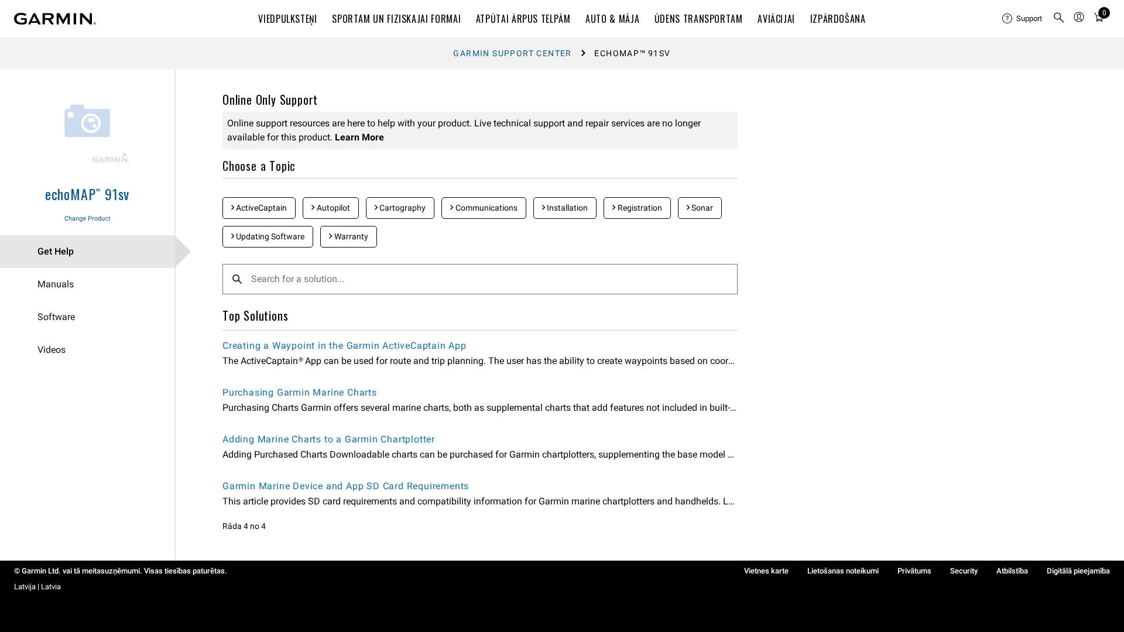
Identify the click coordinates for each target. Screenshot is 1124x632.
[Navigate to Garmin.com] (55, 18)
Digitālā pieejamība (1078, 570)
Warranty (350, 236)
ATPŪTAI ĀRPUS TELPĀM (523, 19)
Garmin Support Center (512, 53)
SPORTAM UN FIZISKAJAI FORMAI (396, 19)
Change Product (87, 218)
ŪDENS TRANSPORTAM (698, 19)
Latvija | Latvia (37, 586)
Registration (639, 207)
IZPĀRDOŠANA (838, 19)
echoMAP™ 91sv (87, 193)
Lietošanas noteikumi (843, 570)
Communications (486, 207)
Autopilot (332, 207)
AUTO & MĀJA (612, 19)
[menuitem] (1022, 18)
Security (964, 570)
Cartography (402, 207)
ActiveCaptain (260, 207)
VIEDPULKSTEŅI (287, 19)
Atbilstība (1012, 570)
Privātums (914, 570)
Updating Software (269, 236)
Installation (566, 207)
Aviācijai (776, 19)
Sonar (701, 207)
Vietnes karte (766, 570)
